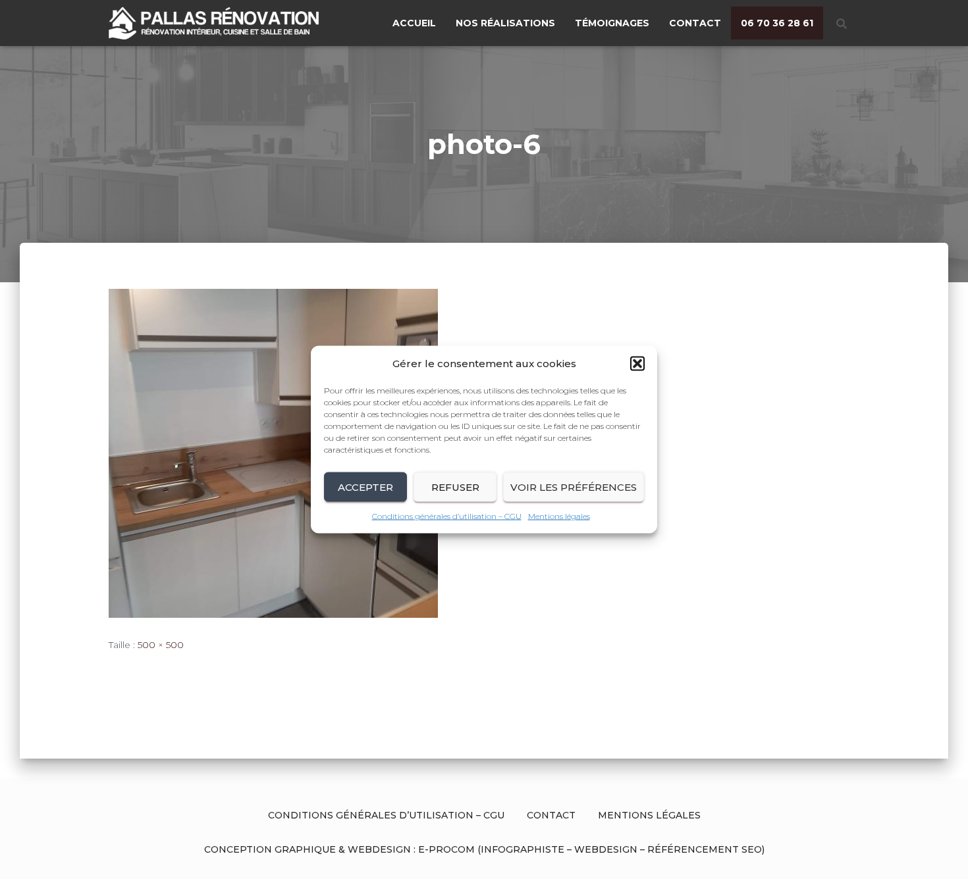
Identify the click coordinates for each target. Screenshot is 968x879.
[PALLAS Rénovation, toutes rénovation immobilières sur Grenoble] (224, 23)
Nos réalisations (505, 23)
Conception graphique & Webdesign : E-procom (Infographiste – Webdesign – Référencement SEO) (484, 849)
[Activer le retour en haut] (942, 852)
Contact (695, 23)
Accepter (365, 486)
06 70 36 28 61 (777, 23)
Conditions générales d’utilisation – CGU (447, 516)
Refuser (455, 486)
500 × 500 (161, 645)
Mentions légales (559, 516)
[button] (637, 363)
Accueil (414, 23)
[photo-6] (273, 452)
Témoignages (612, 23)
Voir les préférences (573, 486)
